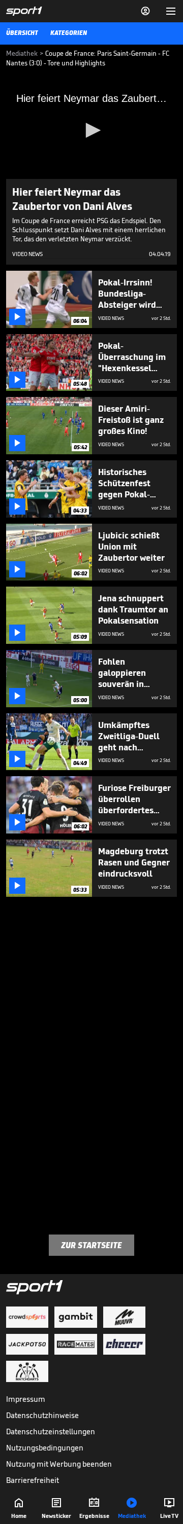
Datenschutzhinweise (42, 1415)
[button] (91, 130)
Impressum (25, 1399)
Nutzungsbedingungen (44, 1448)
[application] (91, 131)
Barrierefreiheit (32, 1480)
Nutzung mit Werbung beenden (59, 1464)
